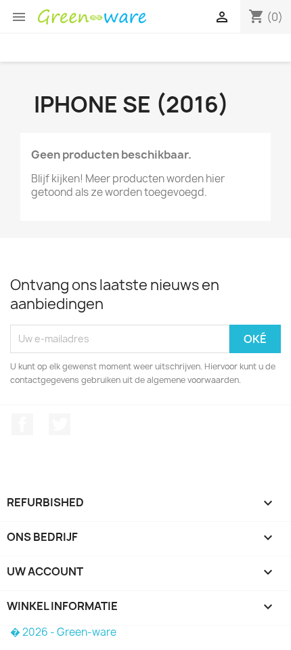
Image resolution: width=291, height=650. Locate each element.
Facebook (22, 424)
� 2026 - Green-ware (63, 632)
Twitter (59, 424)
